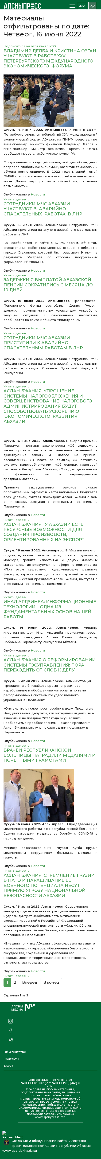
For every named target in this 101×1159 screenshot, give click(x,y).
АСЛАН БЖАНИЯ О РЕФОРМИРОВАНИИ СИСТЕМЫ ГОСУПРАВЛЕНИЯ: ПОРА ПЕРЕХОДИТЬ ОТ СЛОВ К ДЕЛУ (50, 665)
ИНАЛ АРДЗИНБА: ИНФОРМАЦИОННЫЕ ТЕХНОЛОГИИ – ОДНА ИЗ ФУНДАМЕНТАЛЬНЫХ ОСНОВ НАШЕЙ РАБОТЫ (50, 609)
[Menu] (72, 6)
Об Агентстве (15, 1052)
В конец (51, 982)
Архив (8, 1066)
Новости (38, 194)
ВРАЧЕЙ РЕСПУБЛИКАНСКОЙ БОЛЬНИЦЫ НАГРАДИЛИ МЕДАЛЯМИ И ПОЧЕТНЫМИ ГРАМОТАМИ (50, 755)
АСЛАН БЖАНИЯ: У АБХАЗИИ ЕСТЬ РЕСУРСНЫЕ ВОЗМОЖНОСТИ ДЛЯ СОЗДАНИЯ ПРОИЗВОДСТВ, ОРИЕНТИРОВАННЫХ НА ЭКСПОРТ (44, 532)
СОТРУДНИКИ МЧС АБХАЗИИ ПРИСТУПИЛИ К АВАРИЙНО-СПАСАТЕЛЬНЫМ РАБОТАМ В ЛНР (43, 343)
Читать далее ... (16, 199)
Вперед (29, 982)
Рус (92, 6)
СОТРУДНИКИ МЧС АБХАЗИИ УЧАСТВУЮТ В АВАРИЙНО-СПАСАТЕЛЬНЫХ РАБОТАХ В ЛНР (43, 209)
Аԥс (82, 6)
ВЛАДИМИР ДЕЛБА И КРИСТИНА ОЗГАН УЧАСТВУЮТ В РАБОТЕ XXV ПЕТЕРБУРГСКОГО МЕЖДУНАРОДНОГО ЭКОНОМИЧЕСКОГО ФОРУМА (50, 58)
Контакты (11, 1059)
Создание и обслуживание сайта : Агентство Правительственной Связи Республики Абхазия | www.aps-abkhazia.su (47, 1145)
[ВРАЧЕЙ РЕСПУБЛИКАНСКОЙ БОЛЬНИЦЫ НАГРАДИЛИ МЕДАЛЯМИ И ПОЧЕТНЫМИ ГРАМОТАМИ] (50, 795)
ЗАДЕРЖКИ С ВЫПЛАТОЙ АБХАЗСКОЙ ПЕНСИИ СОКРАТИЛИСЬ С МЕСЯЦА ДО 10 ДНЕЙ (48, 285)
